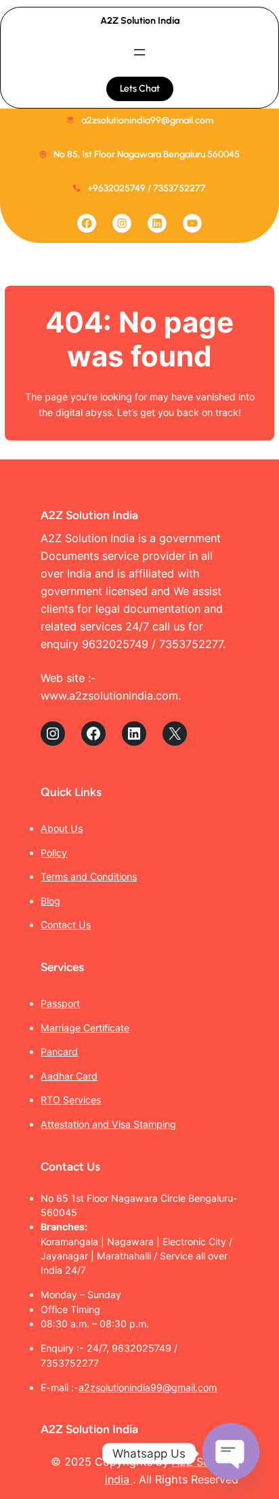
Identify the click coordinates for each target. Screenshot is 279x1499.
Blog (50, 901)
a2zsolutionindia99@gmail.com (148, 1387)
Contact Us (66, 924)
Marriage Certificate (85, 1027)
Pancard (59, 1051)
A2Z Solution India (139, 20)
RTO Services (71, 1099)
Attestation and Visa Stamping (108, 1124)
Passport (60, 1003)
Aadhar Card (69, 1076)
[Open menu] (139, 52)
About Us (62, 828)
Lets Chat (140, 88)
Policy (54, 852)
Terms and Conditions (89, 876)
